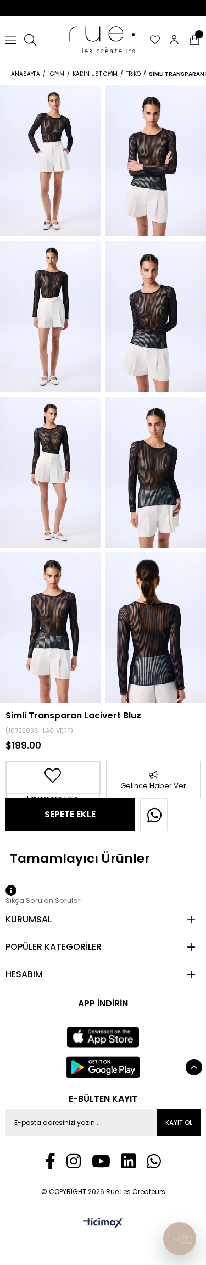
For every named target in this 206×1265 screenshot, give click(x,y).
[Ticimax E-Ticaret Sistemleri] (103, 1223)
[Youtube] (101, 1161)
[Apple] (103, 1038)
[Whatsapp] (154, 1161)
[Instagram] (73, 1161)
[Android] (103, 1067)
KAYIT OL (178, 1122)
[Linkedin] (128, 1161)
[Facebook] (50, 1161)
